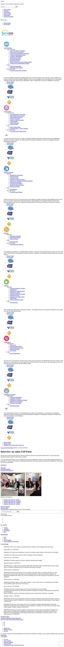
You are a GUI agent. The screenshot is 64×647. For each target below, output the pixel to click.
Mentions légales (8, 629)
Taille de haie (13, 298)
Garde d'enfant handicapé (16, 117)
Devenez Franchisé (8, 16)
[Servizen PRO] (4, 20)
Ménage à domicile (8, 172)
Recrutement (7, 15)
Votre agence (7, 12)
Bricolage (6, 233)
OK (18, 511)
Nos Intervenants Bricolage (16, 244)
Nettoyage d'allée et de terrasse (17, 294)
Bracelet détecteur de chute (16, 347)
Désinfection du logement (16, 175)
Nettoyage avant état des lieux (17, 179)
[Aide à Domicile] (6, 46)
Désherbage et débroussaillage (17, 291)
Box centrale (13, 350)
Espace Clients (7, 13)
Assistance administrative (16, 56)
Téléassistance (7, 342)
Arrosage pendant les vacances (17, 288)
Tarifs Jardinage (14, 302)
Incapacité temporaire (15, 59)
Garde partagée (13, 121)
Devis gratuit (10, 83)
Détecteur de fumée (15, 349)
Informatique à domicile (9, 394)
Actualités (3, 447)
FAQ (5, 537)
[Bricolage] (6, 231)
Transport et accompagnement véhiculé (19, 63)
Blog (5, 532)
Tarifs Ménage (13, 189)
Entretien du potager (15, 292)
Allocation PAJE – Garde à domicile (19, 128)
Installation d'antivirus (15, 398)
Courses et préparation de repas (17, 55)
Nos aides (6, 11)
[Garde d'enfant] (6, 110)
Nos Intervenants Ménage (16, 183)
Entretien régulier (14, 176)
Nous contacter (12, 619)
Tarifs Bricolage (14, 241)
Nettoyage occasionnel (15, 182)
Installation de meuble (15, 236)
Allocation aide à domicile (16, 67)
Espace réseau (7, 9)
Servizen (6, 631)
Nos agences (7, 530)
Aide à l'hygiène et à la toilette (17, 50)
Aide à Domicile (8, 48)
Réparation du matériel (15, 403)
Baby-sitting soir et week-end (17, 115)
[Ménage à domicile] (6, 171)
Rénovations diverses (15, 237)
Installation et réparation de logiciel (18, 400)
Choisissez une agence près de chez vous (11, 618)
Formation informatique (16, 397)
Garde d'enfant (7, 111)
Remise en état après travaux (17, 185)
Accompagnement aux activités (17, 114)
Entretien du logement (15, 57)
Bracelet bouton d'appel (16, 346)
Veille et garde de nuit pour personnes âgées (21, 62)
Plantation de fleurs (14, 295)
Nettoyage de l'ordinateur (16, 401)
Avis (5, 538)
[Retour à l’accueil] (7, 39)
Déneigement (13, 289)
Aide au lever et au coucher (16, 52)
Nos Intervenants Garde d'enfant (18, 131)
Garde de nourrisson (15, 118)
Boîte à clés (13, 345)
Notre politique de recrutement (11, 541)
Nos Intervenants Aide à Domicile (18, 70)
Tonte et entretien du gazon (16, 299)
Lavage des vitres (14, 178)
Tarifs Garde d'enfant (15, 127)
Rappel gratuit (10, 82)
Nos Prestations (7, 540)
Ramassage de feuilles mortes (17, 297)
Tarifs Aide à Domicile (15, 66)
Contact (6, 527)
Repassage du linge (15, 60)
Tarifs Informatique (14, 405)
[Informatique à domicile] (6, 393)
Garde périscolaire (14, 123)
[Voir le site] (10, 88)
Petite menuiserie (14, 239)
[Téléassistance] (6, 340)
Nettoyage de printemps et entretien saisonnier (21, 181)
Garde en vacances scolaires (17, 120)
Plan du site (6, 628)
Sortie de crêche (14, 124)
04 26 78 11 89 (4, 619)
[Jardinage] (6, 284)
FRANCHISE (9, 447)
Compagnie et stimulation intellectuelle (19, 53)
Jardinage (6, 285)
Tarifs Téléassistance (15, 353)
